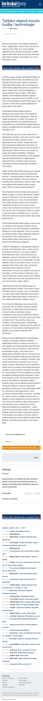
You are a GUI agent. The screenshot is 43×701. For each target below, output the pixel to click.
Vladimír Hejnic (14, 656)
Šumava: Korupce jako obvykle (28, 599)
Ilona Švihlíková (15, 644)
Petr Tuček (13, 639)
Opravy (4, 682)
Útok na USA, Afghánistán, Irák (15, 434)
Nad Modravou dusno (27, 596)
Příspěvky (22, 685)
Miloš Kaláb (13, 29)
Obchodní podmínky (8, 687)
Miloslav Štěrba (15, 557)
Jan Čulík (13, 616)
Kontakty (4, 680)
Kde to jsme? (24, 656)
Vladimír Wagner (15, 585)
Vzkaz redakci (23, 680)
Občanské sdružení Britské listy (23, 693)
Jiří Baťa (12, 562)
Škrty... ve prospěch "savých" (27, 650)
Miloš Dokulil (14, 537)
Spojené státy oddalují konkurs (19, 531)
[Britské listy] (21, 68)
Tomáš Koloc (14, 633)
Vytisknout (8, 442)
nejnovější (28, 493)
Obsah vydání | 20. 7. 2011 (14, 527)
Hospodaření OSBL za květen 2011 (21, 664)
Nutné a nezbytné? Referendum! (30, 602)
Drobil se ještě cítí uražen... (26, 653)
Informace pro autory (25, 682)
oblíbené (37, 493)
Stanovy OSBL (23, 678)
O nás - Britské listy (8, 678)
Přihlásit (5, 473)
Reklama (5, 685)
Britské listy (18, 5)
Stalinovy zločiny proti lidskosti (19, 630)
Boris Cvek (13, 590)
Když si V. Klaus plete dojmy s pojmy (27, 605)
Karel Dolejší (14, 542)
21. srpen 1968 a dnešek (28, 613)
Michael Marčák (15, 534)
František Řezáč (15, 596)
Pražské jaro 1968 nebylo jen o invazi (28, 616)
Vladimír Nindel (14, 602)
